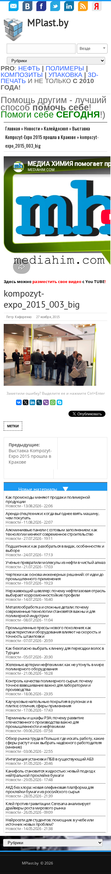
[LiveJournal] (39, 402)
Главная (12, 128)
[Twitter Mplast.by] (55, 7)
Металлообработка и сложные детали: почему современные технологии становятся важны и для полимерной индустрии (50, 611)
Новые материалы (37, 489)
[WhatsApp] (53, 402)
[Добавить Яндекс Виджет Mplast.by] (97, 7)
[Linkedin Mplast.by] (69, 7)
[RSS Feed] (83, 7)
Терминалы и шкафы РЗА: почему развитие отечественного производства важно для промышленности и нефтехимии (45, 722)
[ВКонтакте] (19, 402)
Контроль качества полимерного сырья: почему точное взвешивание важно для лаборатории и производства (49, 685)
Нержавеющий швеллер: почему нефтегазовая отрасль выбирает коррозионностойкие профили (55, 593)
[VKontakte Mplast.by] (27, 7)
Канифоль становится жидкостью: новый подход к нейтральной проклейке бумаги (51, 773)
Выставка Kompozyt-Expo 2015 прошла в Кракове (30, 453)
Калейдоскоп (56, 128)
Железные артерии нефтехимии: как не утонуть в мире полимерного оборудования (55, 667)
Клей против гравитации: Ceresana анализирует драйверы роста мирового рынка (48, 806)
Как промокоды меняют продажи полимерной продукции (48, 499)
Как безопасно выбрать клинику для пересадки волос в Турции (55, 650)
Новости (32, 128)
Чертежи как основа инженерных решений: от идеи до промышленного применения (55, 576)
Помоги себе (50, 114)
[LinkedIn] (32, 402)
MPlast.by (47, 22)
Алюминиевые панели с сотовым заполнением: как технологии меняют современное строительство (51, 532)
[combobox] (92, 49)
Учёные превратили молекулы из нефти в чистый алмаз (55, 562)
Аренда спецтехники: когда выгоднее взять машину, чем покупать (52, 516)
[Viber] (46, 402)
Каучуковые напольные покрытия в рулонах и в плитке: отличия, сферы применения (49, 703)
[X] (25, 402)
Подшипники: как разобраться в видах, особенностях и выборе (55, 548)
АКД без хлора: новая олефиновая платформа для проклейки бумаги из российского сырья (50, 789)
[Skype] (59, 402)
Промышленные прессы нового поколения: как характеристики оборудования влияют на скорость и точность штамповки (53, 632)
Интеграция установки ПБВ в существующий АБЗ (50, 759)
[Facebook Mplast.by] (41, 7)
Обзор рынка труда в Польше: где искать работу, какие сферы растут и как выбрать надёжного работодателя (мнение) (55, 743)
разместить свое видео (56, 281)
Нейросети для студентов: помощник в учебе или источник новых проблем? (50, 822)
